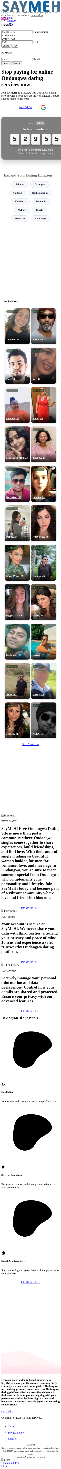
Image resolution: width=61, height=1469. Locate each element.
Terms (11, 1426)
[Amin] (17, 681)
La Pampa (40, 218)
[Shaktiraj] (17, 642)
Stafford (17, 193)
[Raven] (43, 642)
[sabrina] (43, 484)
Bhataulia (41, 201)
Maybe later (30, 768)
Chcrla (39, 210)
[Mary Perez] (17, 563)
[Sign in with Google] (43, 107)
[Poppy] (17, 523)
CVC (36, 42)
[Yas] (43, 366)
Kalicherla (20, 201)
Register (11, 20)
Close (16, 1463)
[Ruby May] (43, 523)
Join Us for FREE (30, 907)
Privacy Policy (16, 1432)
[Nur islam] (17, 484)
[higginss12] (17, 602)
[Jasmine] (17, 326)
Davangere (40, 184)
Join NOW (25, 107)
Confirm (17, 63)
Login (10, 17)
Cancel (6, 45)
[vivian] (43, 602)
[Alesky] (43, 681)
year (13, 38)
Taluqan (20, 184)
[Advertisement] (30, 259)
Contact (12, 1438)
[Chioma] (17, 405)
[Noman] (43, 563)
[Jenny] (43, 405)
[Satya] (43, 326)
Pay (15, 45)
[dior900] (43, 444)
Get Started (7, 1411)
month (11, 35)
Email (36, 59)
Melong (22, 210)
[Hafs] (17, 366)
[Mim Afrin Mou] (17, 444)
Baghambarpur (40, 193)
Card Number (40, 31)
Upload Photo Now (32, 761)
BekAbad (20, 218)
